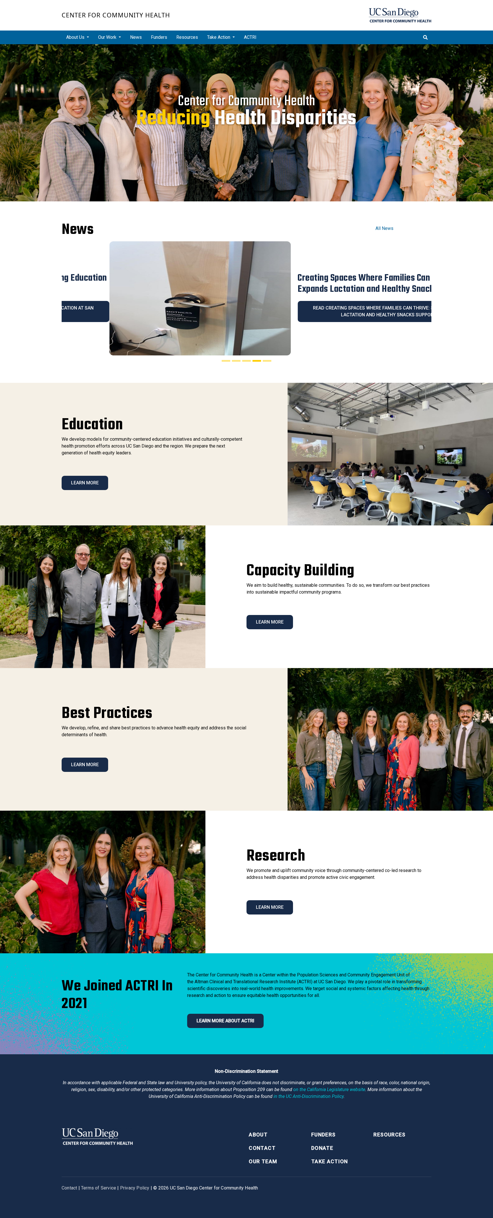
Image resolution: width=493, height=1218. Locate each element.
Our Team (263, 1161)
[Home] (400, 15)
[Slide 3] (246, 361)
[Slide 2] (236, 361)
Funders (159, 37)
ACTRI (250, 37)
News (136, 37)
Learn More (85, 482)
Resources (187, 37)
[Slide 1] (226, 361)
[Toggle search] (425, 37)
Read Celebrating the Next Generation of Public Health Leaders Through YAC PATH (341, 311)
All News (384, 228)
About (258, 1135)
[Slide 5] (267, 361)
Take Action (329, 1161)
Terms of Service (98, 1188)
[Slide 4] (256, 361)
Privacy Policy (134, 1188)
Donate (322, 1148)
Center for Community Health (116, 15)
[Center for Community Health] (97, 1136)
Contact (262, 1148)
